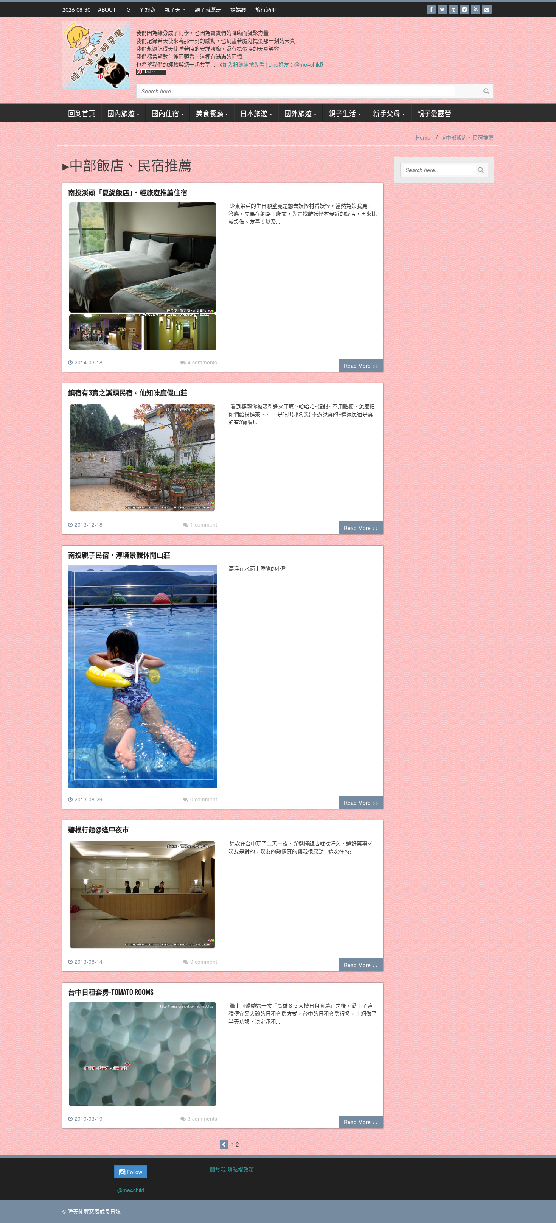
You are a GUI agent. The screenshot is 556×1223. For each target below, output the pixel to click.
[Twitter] (442, 9)
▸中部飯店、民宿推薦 (468, 137)
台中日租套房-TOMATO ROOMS (111, 992)
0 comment (203, 799)
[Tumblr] (453, 9)
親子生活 (342, 113)
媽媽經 (238, 9)
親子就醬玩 (208, 9)
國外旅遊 (298, 113)
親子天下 (175, 9)
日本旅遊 (253, 113)
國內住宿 (165, 113)
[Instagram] (464, 9)
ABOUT (107, 9)
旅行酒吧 (265, 9)
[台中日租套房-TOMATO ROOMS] (142, 1057)
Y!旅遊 (147, 9)
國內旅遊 (121, 113)
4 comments (202, 362)
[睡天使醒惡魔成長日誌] (96, 54)
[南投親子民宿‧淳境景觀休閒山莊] (142, 679)
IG (128, 9)
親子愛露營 (434, 113)
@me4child (130, 1190)
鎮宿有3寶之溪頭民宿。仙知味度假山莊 (127, 392)
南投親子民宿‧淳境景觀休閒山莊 (119, 555)
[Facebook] (431, 9)
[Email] (487, 9)
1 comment (203, 524)
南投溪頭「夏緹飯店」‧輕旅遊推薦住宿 (127, 192)
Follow (133, 1172)
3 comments (202, 1118)
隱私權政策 (240, 1169)
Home (423, 137)
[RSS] (475, 9)
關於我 (218, 1169)
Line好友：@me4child (294, 64)
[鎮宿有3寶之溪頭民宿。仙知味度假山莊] (142, 460)
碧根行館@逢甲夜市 (98, 829)
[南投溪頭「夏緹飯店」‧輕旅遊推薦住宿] (142, 279)
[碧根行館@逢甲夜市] (142, 897)
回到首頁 (81, 113)
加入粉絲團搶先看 (243, 64)
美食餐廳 (209, 113)
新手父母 (386, 113)
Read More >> (361, 365)
